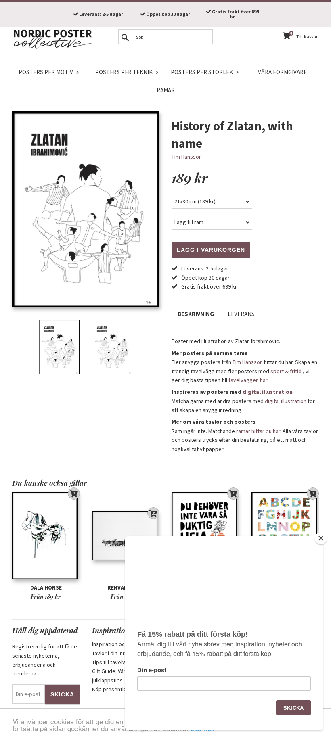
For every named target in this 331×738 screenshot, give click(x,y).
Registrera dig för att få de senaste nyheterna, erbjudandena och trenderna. (44, 660)
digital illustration (268, 391)
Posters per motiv (46, 72)
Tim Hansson (187, 156)
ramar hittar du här (258, 431)
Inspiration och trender (119, 644)
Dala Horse (46, 587)
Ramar (166, 90)
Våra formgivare (282, 72)
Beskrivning (196, 314)
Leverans (241, 314)
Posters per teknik (124, 72)
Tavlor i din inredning (116, 653)
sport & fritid (286, 371)
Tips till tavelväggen (116, 662)
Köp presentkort (112, 689)
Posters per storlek (202, 72)
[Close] (321, 538)
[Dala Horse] (46, 536)
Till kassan (307, 36)
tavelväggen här (247, 380)
